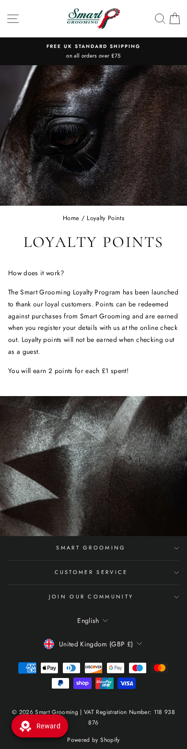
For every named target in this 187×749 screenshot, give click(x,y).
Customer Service (91, 572)
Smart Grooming (91, 547)
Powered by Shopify (93, 740)
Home (71, 217)
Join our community (91, 596)
